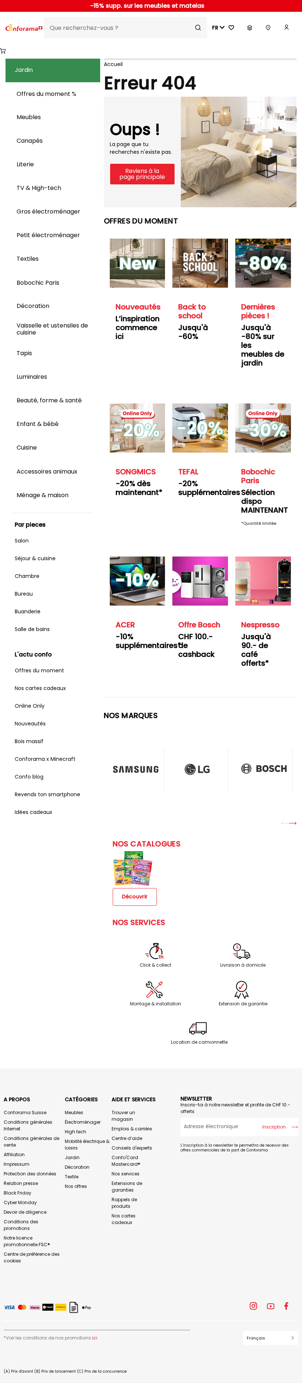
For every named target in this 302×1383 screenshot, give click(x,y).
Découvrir (135, 896)
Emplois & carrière (132, 1129)
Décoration (77, 1167)
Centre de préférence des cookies (32, 1257)
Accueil (113, 64)
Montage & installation (155, 1004)
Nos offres (76, 1186)
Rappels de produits (124, 1202)
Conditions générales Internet (28, 1125)
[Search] (198, 27)
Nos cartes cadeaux (124, 1219)
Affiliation (14, 1154)
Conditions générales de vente (31, 1141)
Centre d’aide (127, 1138)
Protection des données (30, 1174)
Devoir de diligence (25, 1212)
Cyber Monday (20, 1202)
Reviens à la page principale (142, 174)
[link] (286, 27)
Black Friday (17, 1193)
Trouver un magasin (123, 1115)
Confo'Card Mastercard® (126, 1160)
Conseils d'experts (132, 1148)
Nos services (126, 1174)
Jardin (72, 1157)
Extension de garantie (243, 1004)
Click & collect (155, 965)
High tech (75, 1132)
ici (94, 1338)
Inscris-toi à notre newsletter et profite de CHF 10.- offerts (235, 1108)
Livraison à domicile (243, 965)
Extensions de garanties (127, 1186)
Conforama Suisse (25, 1112)
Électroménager (83, 1122)
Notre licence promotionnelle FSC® (27, 1241)
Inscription (274, 1127)
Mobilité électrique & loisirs (87, 1144)
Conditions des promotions (21, 1225)
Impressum (16, 1164)
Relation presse (21, 1183)
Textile (71, 1177)
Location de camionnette (199, 1042)
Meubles (74, 1112)
